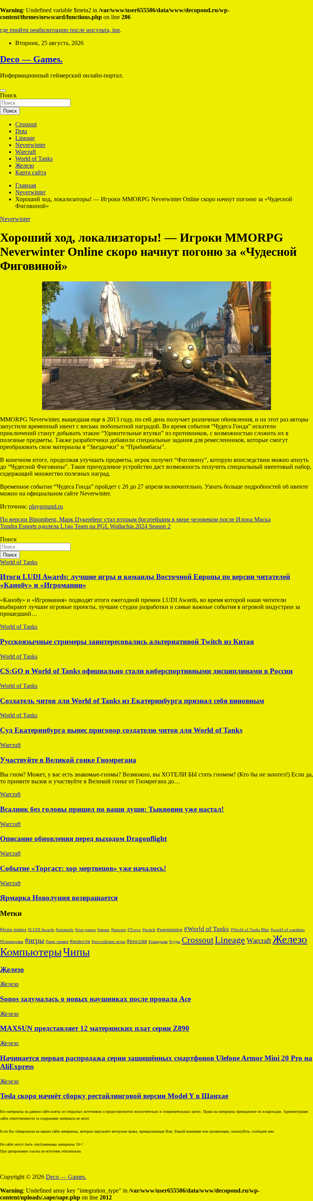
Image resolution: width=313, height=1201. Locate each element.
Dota (21, 131)
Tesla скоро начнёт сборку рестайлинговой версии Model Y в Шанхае (114, 1096)
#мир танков (57, 941)
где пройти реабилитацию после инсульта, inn (60, 30)
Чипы (76, 952)
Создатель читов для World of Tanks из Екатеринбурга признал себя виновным (132, 701)
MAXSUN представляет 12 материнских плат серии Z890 (94, 1028)
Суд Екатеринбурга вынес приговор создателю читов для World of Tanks (121, 730)
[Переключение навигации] (3, 90)
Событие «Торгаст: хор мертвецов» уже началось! (83, 868)
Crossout (26, 124)
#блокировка (11, 941)
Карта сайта (30, 172)
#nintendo (65, 930)
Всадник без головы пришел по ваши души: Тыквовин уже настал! (112, 809)
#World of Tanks (206, 929)
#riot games (85, 930)
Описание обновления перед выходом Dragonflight (83, 839)
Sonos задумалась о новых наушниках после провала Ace (95, 999)
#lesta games (13, 929)
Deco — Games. (31, 59)
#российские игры (108, 941)
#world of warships (288, 930)
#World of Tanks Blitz (250, 930)
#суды (174, 941)
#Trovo (134, 930)
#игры (34, 940)
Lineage (25, 138)
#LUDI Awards (41, 930)
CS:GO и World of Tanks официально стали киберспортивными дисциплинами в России (146, 671)
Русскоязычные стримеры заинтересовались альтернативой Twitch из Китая (127, 642)
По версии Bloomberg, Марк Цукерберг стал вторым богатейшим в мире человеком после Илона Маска (135, 519)
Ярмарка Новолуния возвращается (59, 898)
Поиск (8, 95)
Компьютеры (30, 952)
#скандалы (158, 941)
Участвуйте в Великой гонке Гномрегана (68, 760)
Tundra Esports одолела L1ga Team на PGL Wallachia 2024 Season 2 (85, 526)
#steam (103, 930)
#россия (137, 941)
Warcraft (25, 152)
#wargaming (169, 929)
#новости (80, 941)
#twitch (148, 930)
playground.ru (46, 506)
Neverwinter (30, 145)
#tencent (118, 930)
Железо (24, 165)
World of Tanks (34, 158)
